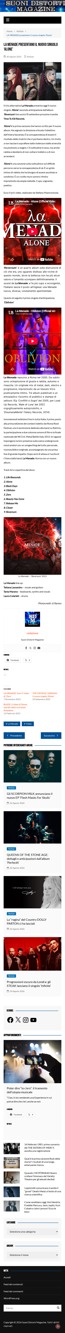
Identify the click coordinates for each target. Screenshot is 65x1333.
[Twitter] (30, 648)
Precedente (16, 735)
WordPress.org (11, 1298)
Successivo (49, 735)
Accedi (7, 1277)
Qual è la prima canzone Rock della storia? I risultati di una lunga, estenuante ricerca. (42, 1161)
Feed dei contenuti (13, 1284)
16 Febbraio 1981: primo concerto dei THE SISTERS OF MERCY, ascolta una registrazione (42, 1147)
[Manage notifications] (57, 1326)
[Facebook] (26, 648)
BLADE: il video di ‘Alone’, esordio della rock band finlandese (15, 707)
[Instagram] (34, 648)
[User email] (38, 648)
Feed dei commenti (13, 1291)
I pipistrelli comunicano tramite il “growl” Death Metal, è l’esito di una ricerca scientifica (42, 1191)
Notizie (30, 56)
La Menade (13, 723)
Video (29, 723)
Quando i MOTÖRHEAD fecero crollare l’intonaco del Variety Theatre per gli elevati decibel (40, 1176)
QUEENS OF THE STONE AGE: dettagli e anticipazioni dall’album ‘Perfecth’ (28, 858)
